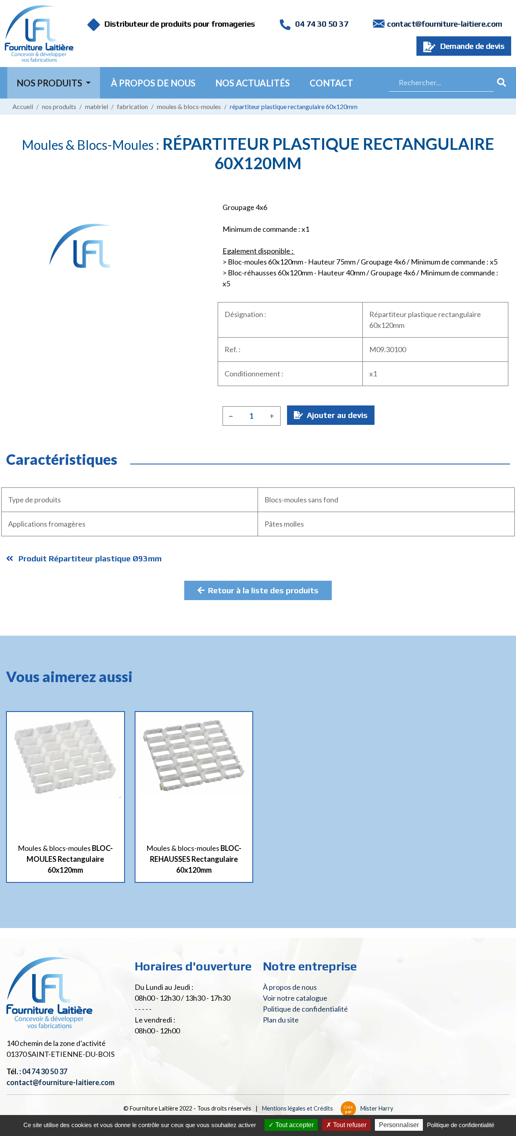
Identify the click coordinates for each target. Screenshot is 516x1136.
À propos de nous (153, 83)
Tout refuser (348, 1124)
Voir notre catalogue (295, 997)
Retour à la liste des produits (263, 590)
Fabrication (132, 106)
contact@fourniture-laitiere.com (444, 23)
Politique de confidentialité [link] (460, 1124)
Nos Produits (50, 83)
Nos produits (59, 106)
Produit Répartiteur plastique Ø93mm (89, 558)
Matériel (96, 106)
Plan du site (281, 1019)
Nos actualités (252, 83)
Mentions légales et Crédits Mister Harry (327, 1108)
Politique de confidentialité (305, 1008)
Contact (331, 83)
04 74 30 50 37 (320, 23)
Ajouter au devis (336, 415)
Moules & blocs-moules (189, 106)
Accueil (22, 106)
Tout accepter (294, 1124)
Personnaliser (399, 1124)
